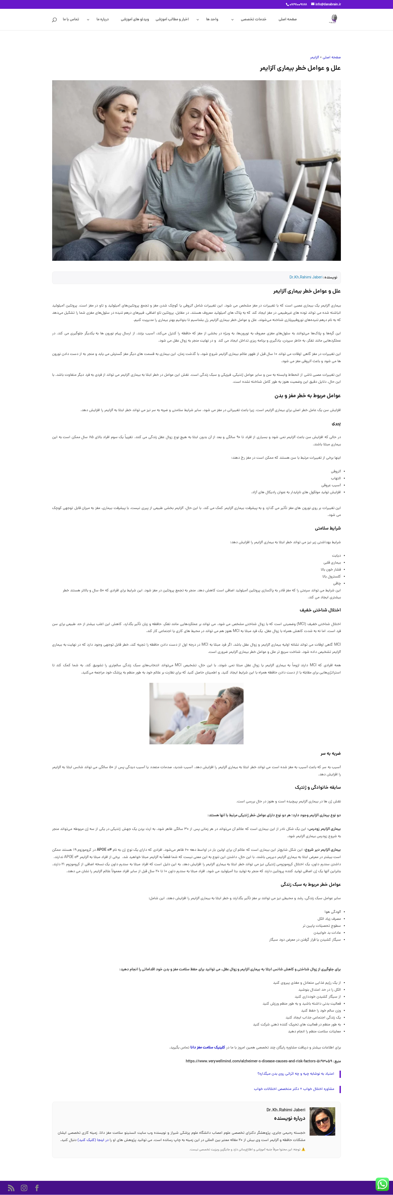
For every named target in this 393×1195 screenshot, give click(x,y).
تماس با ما (71, 20)
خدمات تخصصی (254, 20)
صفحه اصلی (288, 20)
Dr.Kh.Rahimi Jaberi (306, 278)
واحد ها (212, 20)
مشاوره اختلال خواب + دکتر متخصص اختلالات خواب (294, 1089)
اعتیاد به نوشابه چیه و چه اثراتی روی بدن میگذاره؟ (295, 1074)
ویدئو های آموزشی (135, 20)
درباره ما (103, 20)
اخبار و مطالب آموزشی (172, 20)
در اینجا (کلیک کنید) (94, 1140)
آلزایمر (314, 57)
